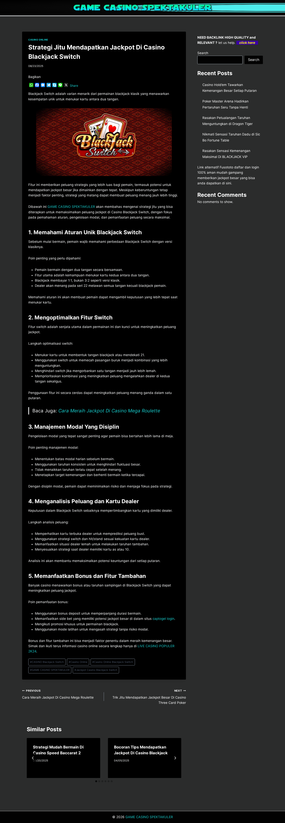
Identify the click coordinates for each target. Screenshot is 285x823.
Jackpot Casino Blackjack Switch (95, 669)
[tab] (96, 781)
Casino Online (78, 661)
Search (202, 53)
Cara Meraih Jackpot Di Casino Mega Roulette (109, 411)
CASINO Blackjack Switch (47, 661)
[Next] (175, 758)
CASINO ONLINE (38, 39)
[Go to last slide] (33, 758)
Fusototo (226, 167)
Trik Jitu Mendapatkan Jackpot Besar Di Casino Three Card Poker (149, 697)
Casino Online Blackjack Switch (112, 661)
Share (74, 86)
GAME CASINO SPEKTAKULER (71, 207)
